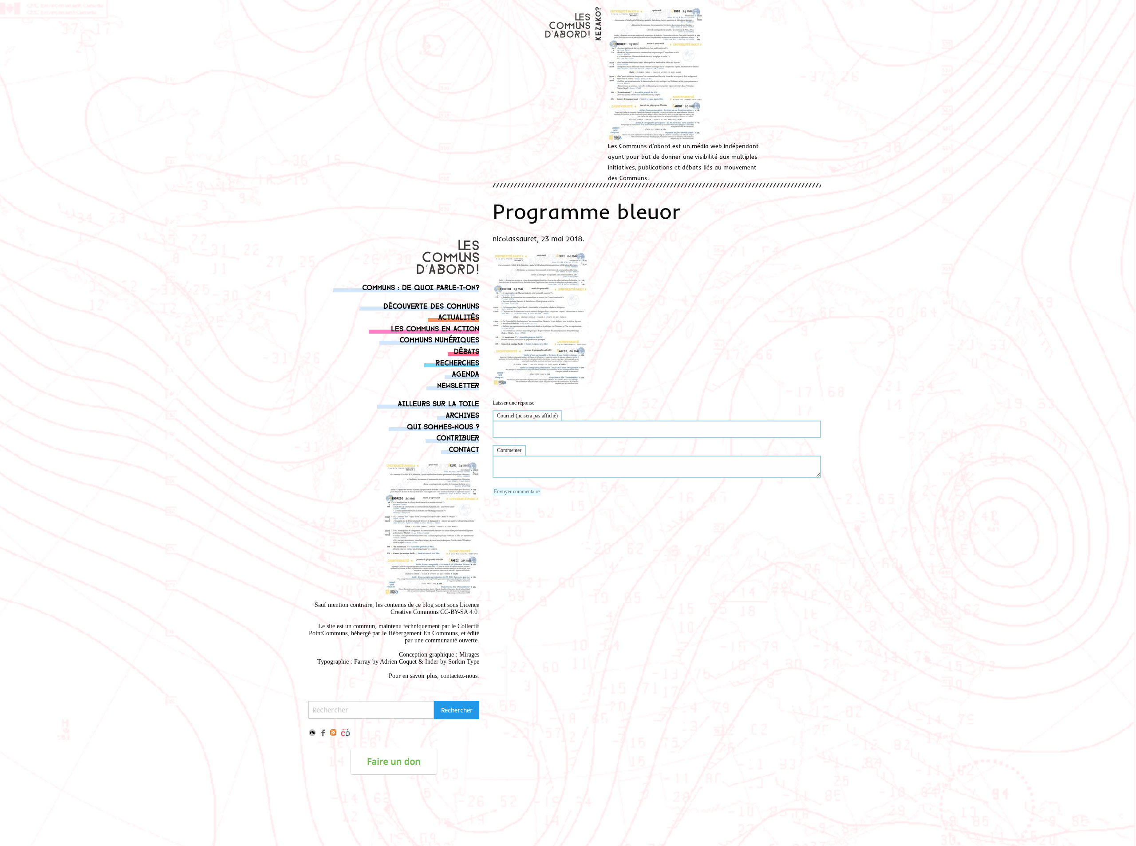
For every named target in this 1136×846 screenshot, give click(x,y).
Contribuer (457, 437)
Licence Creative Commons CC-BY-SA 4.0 (434, 608)
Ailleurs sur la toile (438, 403)
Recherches (457, 362)
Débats (466, 350)
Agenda (465, 373)
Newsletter (458, 385)
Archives (462, 414)
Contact (464, 449)
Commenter (509, 450)
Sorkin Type (463, 661)
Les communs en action (435, 328)
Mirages (469, 654)
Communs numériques (439, 339)
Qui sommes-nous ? (443, 426)
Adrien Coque (397, 661)
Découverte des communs (431, 305)
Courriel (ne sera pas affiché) (527, 416)
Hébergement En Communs (423, 633)
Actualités (458, 316)
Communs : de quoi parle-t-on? (420, 287)
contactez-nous (459, 676)
